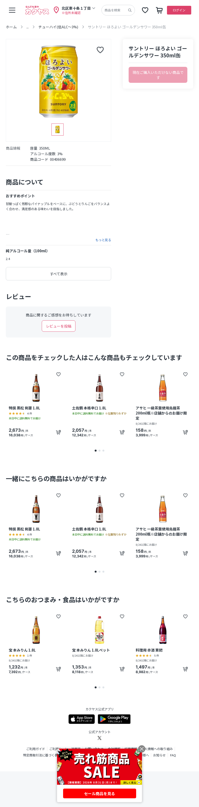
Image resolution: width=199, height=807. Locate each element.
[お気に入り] (145, 10)
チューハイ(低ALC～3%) (58, 26)
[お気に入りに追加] (100, 50)
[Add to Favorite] (58, 374)
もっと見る (103, 240)
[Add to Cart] (58, 432)
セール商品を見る (99, 793)
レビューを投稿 (58, 326)
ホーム (11, 26)
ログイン (179, 10)
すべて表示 (58, 273)
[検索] (130, 10)
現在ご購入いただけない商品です (158, 75)
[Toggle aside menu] (12, 10)
